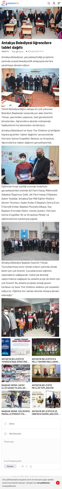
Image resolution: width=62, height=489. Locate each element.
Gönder (10, 466)
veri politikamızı (43, 483)
